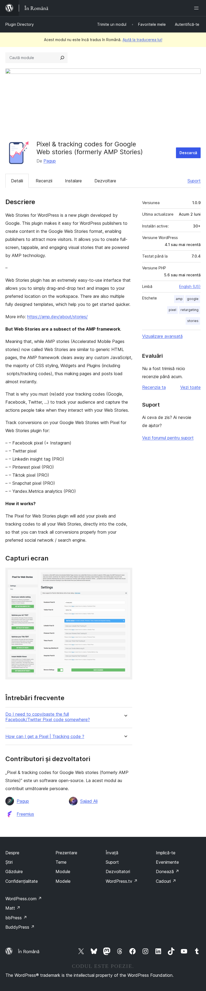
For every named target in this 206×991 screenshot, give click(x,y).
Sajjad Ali (89, 801)
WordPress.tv (122, 881)
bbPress (16, 917)
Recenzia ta (154, 387)
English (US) (190, 286)
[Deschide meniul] (197, 8)
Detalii (17, 180)
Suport (194, 180)
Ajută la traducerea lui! (142, 39)
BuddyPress (20, 927)
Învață (112, 852)
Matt (12, 908)
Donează (167, 871)
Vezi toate (190, 387)
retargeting (189, 310)
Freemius (25, 814)
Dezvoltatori (118, 871)
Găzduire (14, 871)
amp (179, 299)
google (192, 299)
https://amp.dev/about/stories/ (57, 316)
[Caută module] (62, 57)
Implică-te (165, 852)
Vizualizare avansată (162, 336)
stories (192, 321)
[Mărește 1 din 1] (125, 575)
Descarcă (188, 152)
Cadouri (166, 881)
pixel (172, 310)
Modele (63, 881)
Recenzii (44, 180)
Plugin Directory (19, 24)
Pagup (49, 161)
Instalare (73, 180)
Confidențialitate (21, 881)
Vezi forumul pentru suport (168, 437)
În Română (28, 951)
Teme (61, 862)
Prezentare (66, 852)
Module (63, 871)
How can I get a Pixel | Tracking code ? (44, 736)
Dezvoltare (105, 180)
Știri (9, 862)
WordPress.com (23, 898)
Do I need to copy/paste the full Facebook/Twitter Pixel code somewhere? (47, 717)
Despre (12, 852)
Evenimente (167, 862)
